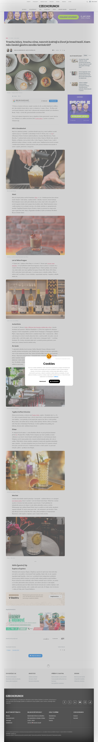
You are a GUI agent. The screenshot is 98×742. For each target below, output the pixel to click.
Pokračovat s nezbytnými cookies (62, 358)
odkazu (56, 376)
